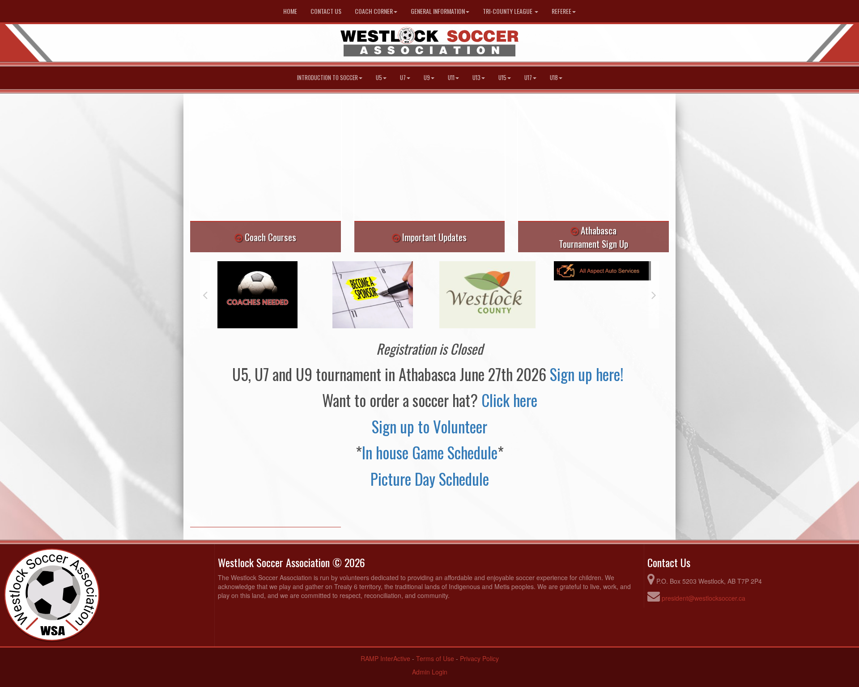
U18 (554, 77)
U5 (379, 77)
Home (290, 11)
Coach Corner (374, 11)
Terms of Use (435, 658)
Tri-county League (508, 11)
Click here (509, 399)
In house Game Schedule (430, 452)
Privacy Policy (479, 658)
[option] (257, 294)
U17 (528, 77)
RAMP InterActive (385, 658)
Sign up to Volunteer (429, 426)
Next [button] (654, 294)
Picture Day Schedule (429, 478)
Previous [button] (205, 294)
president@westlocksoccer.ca (703, 598)
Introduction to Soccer (327, 77)
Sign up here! (588, 374)
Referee (561, 11)
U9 (427, 77)
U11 (451, 77)
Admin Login (429, 671)
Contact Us (325, 11)
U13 (476, 77)
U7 (403, 77)
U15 (502, 77)
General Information (438, 11)
